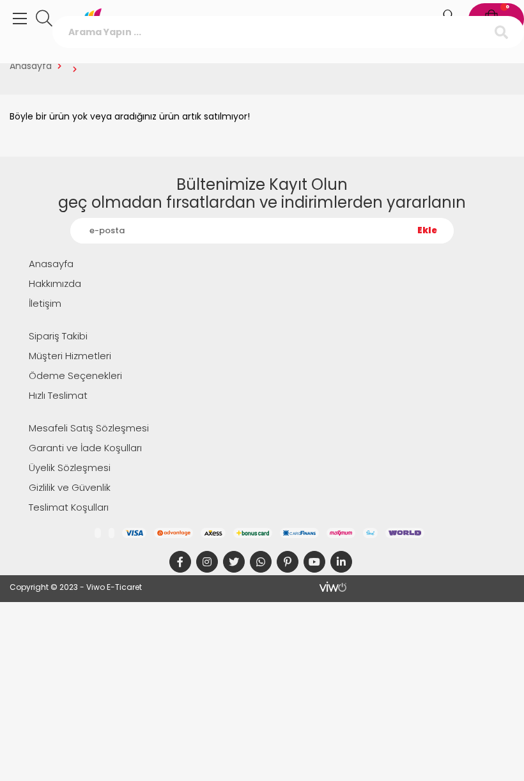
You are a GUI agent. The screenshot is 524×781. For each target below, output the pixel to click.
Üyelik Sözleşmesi (70, 467)
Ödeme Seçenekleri (75, 375)
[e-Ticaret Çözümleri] (333, 587)
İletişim (45, 303)
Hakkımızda (55, 283)
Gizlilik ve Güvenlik (70, 487)
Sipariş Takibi (58, 336)
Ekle (427, 230)
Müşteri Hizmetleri (70, 355)
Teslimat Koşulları (69, 507)
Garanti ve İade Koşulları (85, 447)
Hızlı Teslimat (58, 395)
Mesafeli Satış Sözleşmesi (89, 428)
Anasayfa (31, 65)
